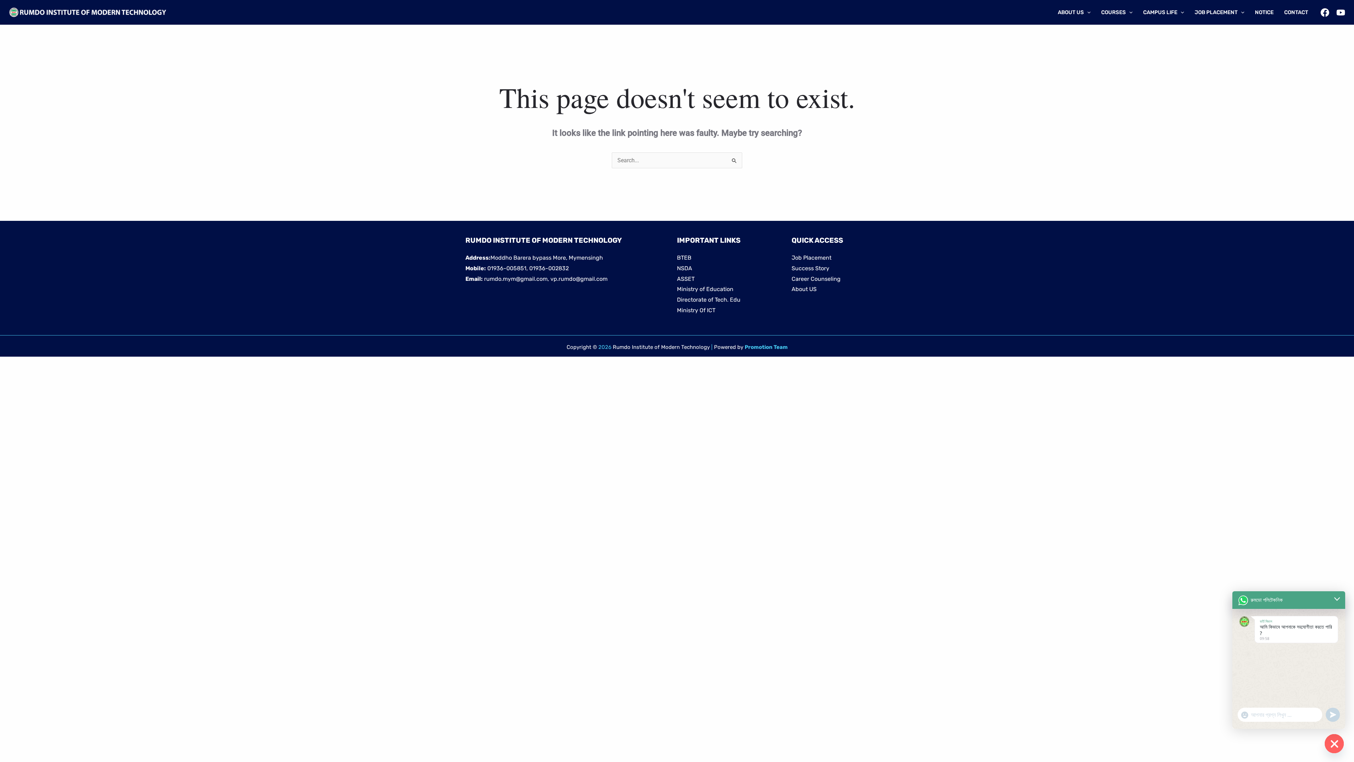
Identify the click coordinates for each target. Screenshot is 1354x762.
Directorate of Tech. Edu (708, 299)
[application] (1087, 12)
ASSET (686, 279)
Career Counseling (816, 279)
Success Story (810, 268)
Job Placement (811, 257)
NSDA (684, 268)
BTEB (684, 257)
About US (804, 289)
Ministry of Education (705, 289)
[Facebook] (1325, 12)
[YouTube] (1340, 12)
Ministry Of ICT (696, 310)
